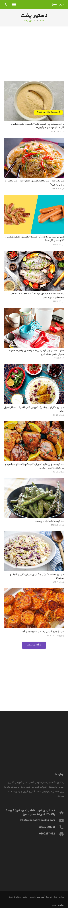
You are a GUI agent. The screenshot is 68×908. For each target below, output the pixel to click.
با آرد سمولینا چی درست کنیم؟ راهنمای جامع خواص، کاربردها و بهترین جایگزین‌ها (37, 126)
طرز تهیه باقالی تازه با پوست (50, 521)
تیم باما (40, 897)
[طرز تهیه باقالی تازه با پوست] (34, 498)
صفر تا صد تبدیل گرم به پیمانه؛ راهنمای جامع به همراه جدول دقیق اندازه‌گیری (36, 352)
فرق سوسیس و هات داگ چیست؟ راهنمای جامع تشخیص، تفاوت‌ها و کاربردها (34, 239)
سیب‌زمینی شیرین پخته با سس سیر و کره (43, 631)
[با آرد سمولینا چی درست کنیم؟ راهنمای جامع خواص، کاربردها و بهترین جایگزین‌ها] (34, 101)
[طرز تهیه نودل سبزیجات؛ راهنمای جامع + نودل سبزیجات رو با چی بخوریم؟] (34, 158)
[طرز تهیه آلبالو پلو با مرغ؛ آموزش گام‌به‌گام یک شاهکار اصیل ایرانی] (34, 384)
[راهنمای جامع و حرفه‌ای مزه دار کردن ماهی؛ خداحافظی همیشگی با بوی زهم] (34, 271)
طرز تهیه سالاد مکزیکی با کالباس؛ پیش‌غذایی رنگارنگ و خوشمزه (37, 576)
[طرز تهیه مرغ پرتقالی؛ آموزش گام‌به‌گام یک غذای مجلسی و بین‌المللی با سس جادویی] (34, 441)
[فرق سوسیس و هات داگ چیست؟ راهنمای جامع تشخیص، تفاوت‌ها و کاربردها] (34, 214)
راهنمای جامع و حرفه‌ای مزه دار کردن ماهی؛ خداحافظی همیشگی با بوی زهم (37, 295)
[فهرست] (14, 4)
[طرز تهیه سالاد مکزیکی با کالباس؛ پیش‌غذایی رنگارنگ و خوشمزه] (34, 551)
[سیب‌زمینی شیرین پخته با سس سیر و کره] (34, 608)
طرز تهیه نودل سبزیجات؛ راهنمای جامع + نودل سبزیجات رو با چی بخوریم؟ (34, 183)
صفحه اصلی (58, 905)
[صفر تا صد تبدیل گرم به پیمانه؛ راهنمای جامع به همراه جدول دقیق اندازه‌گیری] (34, 328)
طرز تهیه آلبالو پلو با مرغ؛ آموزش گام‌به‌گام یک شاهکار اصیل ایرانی (34, 409)
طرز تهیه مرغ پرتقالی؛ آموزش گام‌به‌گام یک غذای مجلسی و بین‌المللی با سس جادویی (34, 466)
